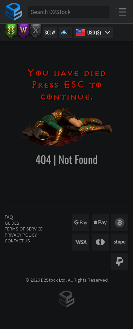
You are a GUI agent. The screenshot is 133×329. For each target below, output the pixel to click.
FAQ (9, 217)
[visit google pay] (80, 222)
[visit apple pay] (100, 222)
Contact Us (17, 241)
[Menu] (121, 12)
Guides (12, 223)
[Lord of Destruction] (35, 32)
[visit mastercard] (100, 242)
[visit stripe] (119, 242)
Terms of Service (24, 229)
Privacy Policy (21, 235)
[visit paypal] (119, 261)
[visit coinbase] (119, 222)
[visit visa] (80, 242)
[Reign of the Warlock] (23, 32)
